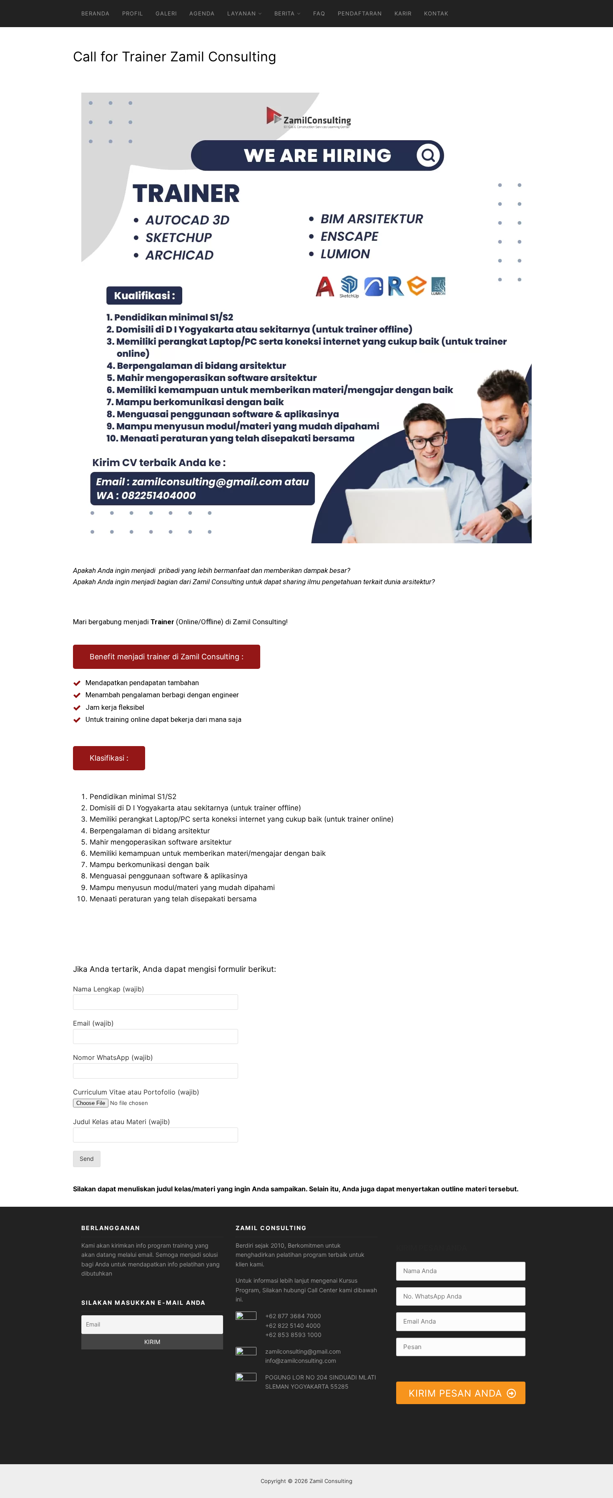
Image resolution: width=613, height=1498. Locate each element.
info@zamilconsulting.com (300, 1360)
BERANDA (95, 13)
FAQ (319, 13)
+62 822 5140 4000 (293, 1325)
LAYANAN (241, 13)
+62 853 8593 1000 (293, 1334)
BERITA (284, 13)
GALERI (166, 13)
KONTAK (436, 13)
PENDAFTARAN (360, 13)
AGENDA (202, 13)
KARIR (403, 13)
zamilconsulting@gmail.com (303, 1351)
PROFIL (132, 13)
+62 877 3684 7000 (293, 1315)
